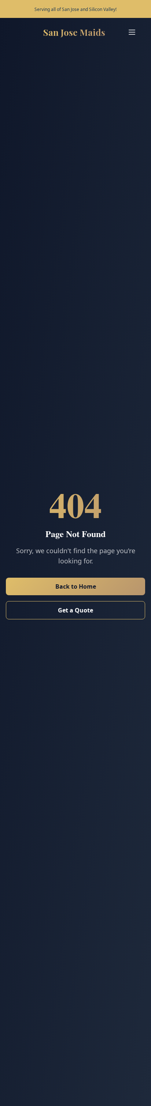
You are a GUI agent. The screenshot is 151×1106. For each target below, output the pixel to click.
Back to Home (75, 586)
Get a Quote (75, 610)
